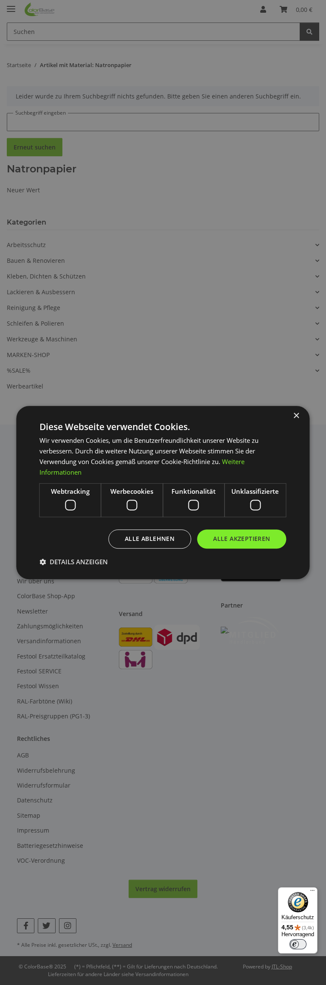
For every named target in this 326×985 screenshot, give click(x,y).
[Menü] (312, 892)
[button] (73, 561)
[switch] (297, 944)
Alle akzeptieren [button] (241, 539)
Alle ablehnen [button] (149, 539)
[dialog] (162, 492)
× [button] (296, 416)
